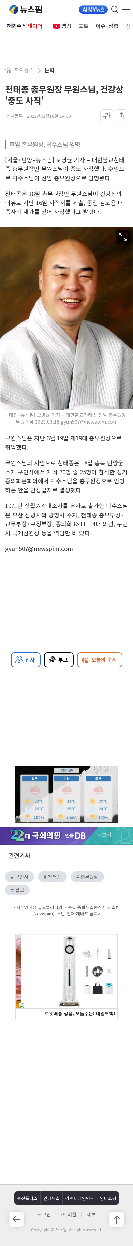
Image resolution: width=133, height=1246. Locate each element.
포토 (83, 25)
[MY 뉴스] (93, 9)
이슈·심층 (107, 25)
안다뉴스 (51, 1198)
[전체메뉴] (127, 9)
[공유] (121, 115)
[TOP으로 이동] (116, 1219)
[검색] (115, 9)
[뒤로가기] (16, 1219)
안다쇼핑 (108, 1198)
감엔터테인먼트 (79, 1198)
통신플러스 (27, 1198)
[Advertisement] (66, 1100)
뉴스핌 (25, 9)
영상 (66, 25)
